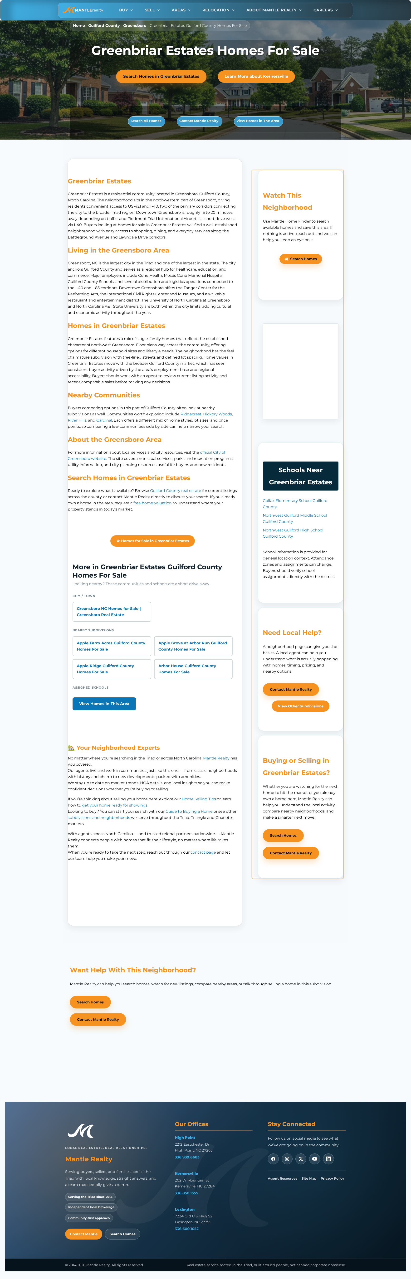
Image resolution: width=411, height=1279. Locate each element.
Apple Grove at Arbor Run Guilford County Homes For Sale (192, 646)
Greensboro (134, 25)
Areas (179, 10)
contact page (203, 852)
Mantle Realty (216, 758)
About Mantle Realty (271, 10)
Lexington (185, 1209)
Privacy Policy (332, 1178)
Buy (123, 10)
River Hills (77, 420)
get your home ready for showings (114, 805)
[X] (300, 1158)
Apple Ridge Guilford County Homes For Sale (105, 669)
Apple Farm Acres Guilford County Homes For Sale (111, 646)
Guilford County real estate (175, 490)
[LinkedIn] (328, 1158)
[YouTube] (314, 1158)
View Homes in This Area (104, 703)
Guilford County (104, 25)
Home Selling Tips (199, 799)
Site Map (309, 1178)
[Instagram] (287, 1158)
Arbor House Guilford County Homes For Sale (187, 669)
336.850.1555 (186, 1193)
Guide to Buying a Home (189, 811)
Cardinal (104, 420)
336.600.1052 (187, 1228)
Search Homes (123, 1234)
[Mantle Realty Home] (83, 1131)
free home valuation (152, 503)
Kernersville (186, 1173)
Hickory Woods (217, 414)
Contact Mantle (84, 1234)
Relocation (216, 10)
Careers (323, 10)
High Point (185, 1137)
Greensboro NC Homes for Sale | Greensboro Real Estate (109, 611)
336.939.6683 (187, 1157)
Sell (150, 10)
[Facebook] (273, 1158)
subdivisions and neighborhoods (99, 817)
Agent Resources (282, 1178)
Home (79, 25)
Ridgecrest (191, 414)
